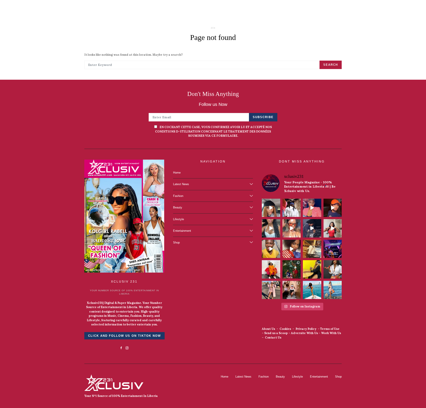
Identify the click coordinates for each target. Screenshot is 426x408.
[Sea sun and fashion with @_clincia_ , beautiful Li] (332, 290)
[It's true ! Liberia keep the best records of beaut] (271, 269)
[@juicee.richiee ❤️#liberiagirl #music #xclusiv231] (271, 249)
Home (177, 172)
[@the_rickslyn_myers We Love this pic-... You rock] (312, 290)
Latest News (181, 184)
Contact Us (273, 337)
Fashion (178, 196)
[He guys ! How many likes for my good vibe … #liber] (271, 228)
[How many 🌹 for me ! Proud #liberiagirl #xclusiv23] (291, 228)
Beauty (177, 207)
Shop (176, 242)
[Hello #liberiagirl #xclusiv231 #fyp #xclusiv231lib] (332, 228)
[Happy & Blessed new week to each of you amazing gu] (312, 249)
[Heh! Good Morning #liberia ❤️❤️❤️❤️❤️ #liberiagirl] (271, 208)
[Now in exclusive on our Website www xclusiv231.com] (332, 249)
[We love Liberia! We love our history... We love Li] (291, 269)
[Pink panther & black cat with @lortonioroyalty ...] (271, 290)
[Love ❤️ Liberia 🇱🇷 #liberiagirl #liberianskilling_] (291, 249)
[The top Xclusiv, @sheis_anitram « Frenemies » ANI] (312, 228)
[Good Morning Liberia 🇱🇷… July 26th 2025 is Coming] (312, 208)
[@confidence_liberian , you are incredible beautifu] (291, 290)
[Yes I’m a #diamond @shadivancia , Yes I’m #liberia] (332, 208)
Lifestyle (178, 219)
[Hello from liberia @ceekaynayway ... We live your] (332, 269)
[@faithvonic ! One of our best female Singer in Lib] (312, 269)
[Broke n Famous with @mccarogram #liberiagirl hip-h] (291, 208)
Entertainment (182, 230)
